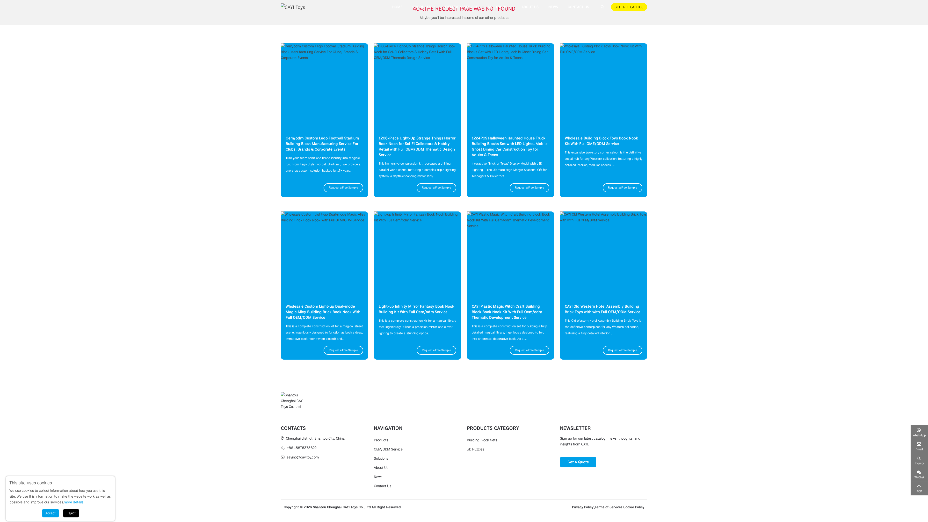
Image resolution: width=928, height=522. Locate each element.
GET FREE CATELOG (629, 7)
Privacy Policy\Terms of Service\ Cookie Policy (608, 507)
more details (73, 502)
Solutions (497, 7)
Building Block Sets (482, 440)
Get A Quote (578, 461)
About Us (530, 7)
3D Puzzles (475, 449)
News (553, 7)
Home (397, 7)
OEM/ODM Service (461, 7)
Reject (71, 513)
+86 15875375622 (302, 447)
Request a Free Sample (343, 187)
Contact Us (578, 7)
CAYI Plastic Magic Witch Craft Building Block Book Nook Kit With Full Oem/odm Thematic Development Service (507, 312)
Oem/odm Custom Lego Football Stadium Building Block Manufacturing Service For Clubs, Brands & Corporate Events (322, 144)
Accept (50, 513)
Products (421, 7)
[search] (601, 7)
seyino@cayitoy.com (303, 457)
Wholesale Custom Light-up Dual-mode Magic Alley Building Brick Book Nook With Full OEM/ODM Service (323, 312)
